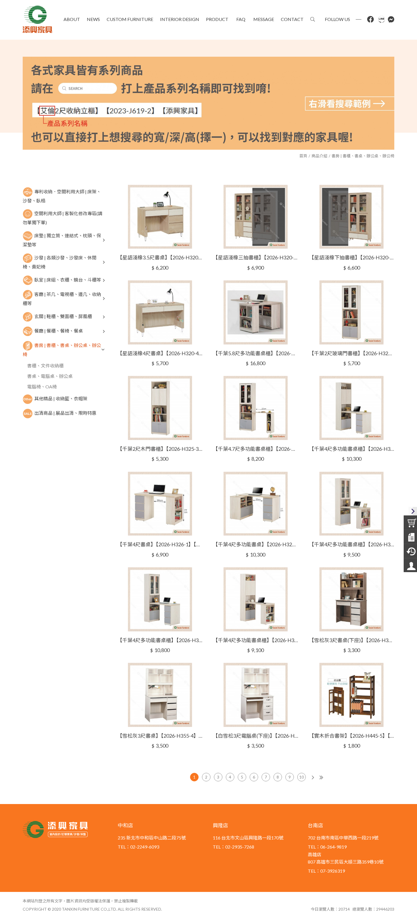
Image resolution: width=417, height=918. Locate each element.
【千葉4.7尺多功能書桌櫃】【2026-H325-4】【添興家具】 (255, 449)
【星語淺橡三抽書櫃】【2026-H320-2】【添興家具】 (255, 257)
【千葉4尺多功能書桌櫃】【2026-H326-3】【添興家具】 (351, 544)
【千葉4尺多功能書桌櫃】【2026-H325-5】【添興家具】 (351, 449)
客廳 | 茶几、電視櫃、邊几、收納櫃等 (62, 298)
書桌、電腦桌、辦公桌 (50, 376)
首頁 (303, 155)
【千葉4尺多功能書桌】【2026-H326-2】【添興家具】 (255, 544)
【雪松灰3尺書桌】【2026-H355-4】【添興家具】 (160, 736)
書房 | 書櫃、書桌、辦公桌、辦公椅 (363, 155)
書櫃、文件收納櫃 (45, 365)
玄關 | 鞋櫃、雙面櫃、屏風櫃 (63, 316)
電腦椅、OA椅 (42, 386)
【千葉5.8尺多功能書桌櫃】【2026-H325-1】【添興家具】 (255, 353)
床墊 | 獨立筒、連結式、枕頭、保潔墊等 (62, 240)
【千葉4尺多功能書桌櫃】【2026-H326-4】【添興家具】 (160, 640)
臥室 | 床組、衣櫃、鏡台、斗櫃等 (67, 279)
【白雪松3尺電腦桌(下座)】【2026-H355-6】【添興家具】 (255, 736)
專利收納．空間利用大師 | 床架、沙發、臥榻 (62, 196)
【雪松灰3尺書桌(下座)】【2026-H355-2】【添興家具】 (351, 640)
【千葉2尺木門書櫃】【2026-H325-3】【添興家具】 (160, 449)
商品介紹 (319, 155)
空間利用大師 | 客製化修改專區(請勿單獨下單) (62, 218)
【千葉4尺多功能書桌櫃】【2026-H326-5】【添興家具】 (255, 640)
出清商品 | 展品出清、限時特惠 (65, 413)
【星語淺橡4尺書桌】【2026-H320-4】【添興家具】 (160, 353)
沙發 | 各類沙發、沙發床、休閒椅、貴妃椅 (59, 262)
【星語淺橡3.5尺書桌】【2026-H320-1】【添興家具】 (160, 257)
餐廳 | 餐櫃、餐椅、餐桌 (58, 330)
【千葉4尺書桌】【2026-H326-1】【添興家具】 (160, 544)
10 (301, 777)
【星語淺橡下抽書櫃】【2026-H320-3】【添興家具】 (351, 257)
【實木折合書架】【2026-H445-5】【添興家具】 (351, 736)
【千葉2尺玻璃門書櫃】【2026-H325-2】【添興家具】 (351, 353)
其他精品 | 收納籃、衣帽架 (60, 398)
